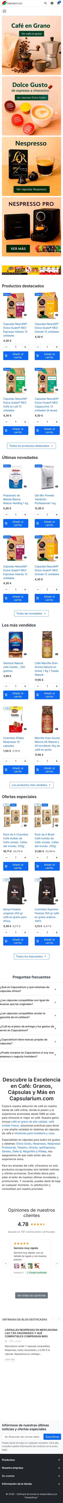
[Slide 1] (24, 270)
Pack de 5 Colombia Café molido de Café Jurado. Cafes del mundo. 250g (15, 840)
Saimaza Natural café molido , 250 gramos (14, 666)
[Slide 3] (31, 270)
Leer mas (10, 1359)
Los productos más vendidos (31, 785)
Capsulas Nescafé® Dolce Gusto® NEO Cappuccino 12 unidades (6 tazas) (46, 404)
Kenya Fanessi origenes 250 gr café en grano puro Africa (15, 915)
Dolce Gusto (23, 1143)
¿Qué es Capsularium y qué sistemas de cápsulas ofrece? (28, 989)
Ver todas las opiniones (31, 1295)
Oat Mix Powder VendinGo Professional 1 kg (45, 499)
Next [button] (59, 1319)
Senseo (6, 1151)
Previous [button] (53, 1319)
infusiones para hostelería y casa (34, 1133)
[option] (31, 1346)
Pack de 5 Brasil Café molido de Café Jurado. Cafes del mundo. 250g (47, 840)
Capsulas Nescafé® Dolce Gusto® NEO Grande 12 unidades (47, 327)
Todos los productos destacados (31, 445)
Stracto (33, 1147)
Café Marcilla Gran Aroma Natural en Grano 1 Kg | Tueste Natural (46, 668)
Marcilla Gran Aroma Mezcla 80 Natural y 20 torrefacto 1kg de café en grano (47, 743)
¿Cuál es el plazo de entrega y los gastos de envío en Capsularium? (28, 1028)
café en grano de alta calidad (29, 1121)
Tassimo (22, 1147)
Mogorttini (29, 1151)
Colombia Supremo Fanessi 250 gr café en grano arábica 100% (47, 915)
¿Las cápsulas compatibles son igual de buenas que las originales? (28, 1002)
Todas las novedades (31, 613)
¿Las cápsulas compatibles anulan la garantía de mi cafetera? (28, 1015)
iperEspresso (47, 1147)
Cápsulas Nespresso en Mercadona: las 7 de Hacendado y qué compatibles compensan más (31, 1333)
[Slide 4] (35, 270)
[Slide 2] (28, 270)
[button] (45, 3)
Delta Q (16, 1151)
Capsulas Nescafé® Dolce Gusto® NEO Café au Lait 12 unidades (15, 404)
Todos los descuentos (31, 956)
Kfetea (42, 1151)
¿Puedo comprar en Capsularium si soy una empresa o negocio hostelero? (28, 1054)
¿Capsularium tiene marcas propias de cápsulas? (28, 1041)
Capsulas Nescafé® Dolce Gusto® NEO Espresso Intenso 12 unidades (15, 329)
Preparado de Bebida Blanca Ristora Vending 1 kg (15, 499)
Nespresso (39, 1143)
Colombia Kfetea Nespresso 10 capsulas (13, 741)
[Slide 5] (39, 270)
